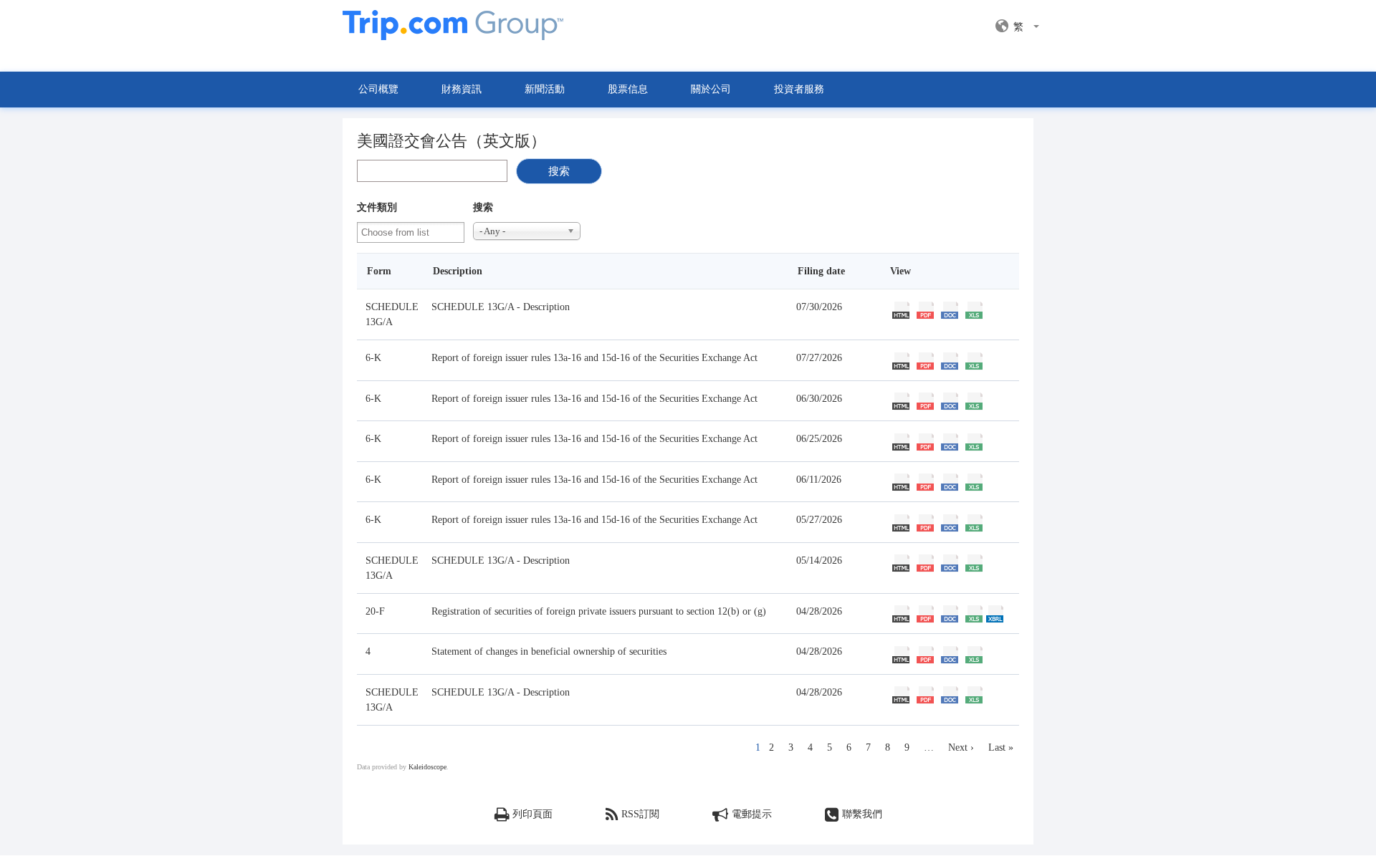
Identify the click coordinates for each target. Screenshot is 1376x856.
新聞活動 (545, 89)
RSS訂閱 (640, 814)
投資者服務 (799, 89)
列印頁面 (532, 814)
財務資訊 (461, 89)
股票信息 (628, 89)
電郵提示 (752, 814)
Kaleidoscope (427, 767)
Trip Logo (453, 32)
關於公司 (711, 89)
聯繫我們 (862, 814)
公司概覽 (378, 89)
